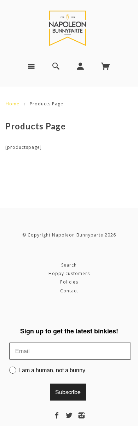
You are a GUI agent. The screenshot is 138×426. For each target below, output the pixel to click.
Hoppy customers (69, 273)
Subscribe (68, 392)
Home (12, 104)
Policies (69, 282)
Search (69, 265)
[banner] (69, 28)
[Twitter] (69, 415)
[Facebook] (57, 415)
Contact (69, 291)
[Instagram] (81, 415)
